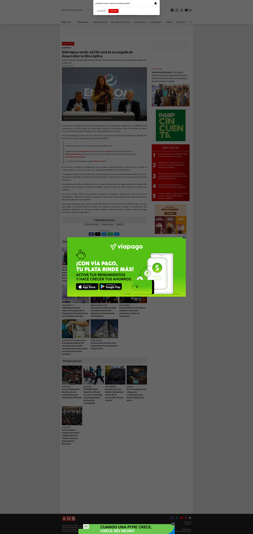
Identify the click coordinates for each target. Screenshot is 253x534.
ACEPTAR (113, 11)
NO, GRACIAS (101, 11)
